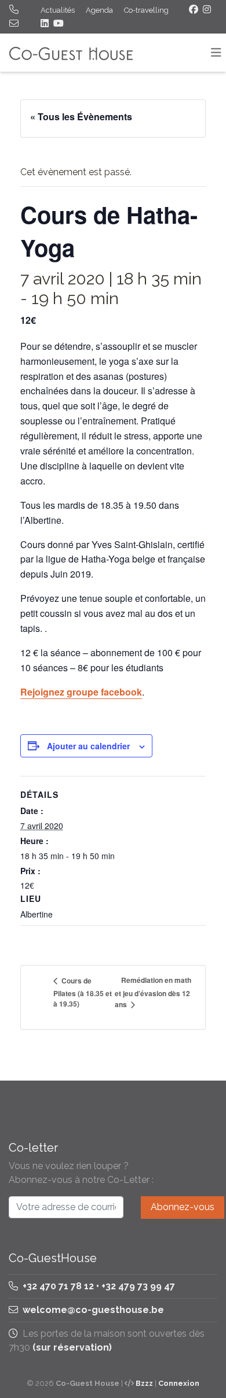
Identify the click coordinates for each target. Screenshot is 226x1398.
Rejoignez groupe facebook (81, 691)
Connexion (178, 1383)
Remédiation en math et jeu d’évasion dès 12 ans (153, 992)
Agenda (99, 10)
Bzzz (144, 1383)
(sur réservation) (72, 1347)
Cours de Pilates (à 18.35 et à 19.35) (82, 992)
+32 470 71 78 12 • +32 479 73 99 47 (97, 1286)
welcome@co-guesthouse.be (93, 1309)
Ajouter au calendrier (88, 746)
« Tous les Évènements (81, 116)
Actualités (58, 10)
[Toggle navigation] (216, 52)
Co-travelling (146, 10)
